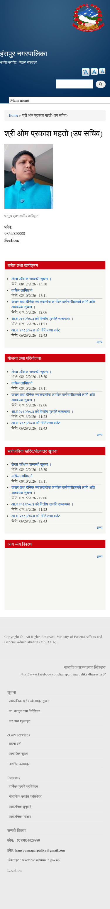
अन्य (99, 341)
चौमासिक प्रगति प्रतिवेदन (25, 796)
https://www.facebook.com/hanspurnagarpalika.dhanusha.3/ (63, 674)
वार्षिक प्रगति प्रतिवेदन (23, 786)
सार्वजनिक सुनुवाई (20, 806)
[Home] (89, 17)
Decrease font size (102, 71)
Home (13, 115)
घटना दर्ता (15, 743)
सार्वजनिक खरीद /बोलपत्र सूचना (29, 700)
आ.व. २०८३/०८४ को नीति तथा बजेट (35, 330)
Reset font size (94, 71)
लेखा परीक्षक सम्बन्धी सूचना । (31, 278)
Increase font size (86, 72)
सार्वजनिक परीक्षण (20, 816)
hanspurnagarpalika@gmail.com (40, 850)
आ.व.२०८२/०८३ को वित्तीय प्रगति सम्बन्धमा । (42, 318)
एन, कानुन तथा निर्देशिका (24, 711)
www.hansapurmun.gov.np (41, 859)
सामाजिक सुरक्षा (18, 753)
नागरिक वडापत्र (19, 763)
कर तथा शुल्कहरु (19, 721)
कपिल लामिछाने (21, 290)
